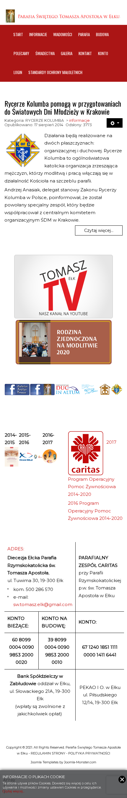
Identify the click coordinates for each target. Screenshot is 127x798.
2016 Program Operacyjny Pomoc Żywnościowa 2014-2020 (95, 510)
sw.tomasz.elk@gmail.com (42, 604)
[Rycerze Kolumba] (116, 389)
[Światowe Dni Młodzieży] (40, 456)
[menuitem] (18, 34)
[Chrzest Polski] (26, 456)
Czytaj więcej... (98, 230)
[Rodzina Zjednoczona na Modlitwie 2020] (63, 342)
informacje (79, 120)
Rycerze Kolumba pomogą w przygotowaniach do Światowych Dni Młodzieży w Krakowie (62, 107)
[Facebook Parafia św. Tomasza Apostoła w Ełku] (42, 389)
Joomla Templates (44, 762)
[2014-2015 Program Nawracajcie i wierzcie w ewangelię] (11, 457)
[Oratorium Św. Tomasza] (17, 389)
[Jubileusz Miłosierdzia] (35, 456)
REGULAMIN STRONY (48, 753)
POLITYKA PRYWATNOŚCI (89, 753)
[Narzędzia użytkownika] (115, 123)
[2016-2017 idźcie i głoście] (50, 456)
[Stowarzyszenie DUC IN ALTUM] (67, 389)
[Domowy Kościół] (104, 389)
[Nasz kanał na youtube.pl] (63, 286)
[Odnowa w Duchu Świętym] (90, 389)
